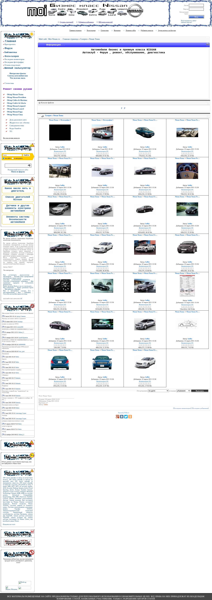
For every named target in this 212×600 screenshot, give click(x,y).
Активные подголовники (23, 498)
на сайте (8, 158)
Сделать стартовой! (66, 22)
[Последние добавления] (200, 408)
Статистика (9, 83)
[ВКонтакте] (121, 416)
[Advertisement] (124, 77)
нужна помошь (7, 410)
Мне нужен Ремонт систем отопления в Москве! (17, 313)
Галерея (83, 39)
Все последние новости (11, 138)
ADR (18, 493)
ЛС (21, 298)
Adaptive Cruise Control (11, 491)
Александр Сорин (20, 413)
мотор (4, 431)
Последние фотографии (14, 62)
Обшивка (5, 375)
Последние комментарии (14, 59)
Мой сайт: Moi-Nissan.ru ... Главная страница (58, 39)
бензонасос (5, 354)
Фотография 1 (65, 120)
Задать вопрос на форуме (167, 30)
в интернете (18, 158)
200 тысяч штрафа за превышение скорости (18, 482)
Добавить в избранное (86, 22)
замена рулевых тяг (18, 517)
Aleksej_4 (21, 434)
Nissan (11, 498)
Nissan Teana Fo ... (150, 120)
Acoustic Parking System (15, 488)
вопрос (4, 334)
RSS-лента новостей (105, 22)
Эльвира (19, 321)
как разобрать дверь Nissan (18, 520)
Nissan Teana (94, 39)
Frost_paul (21, 351)
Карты (4, 359)
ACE (4, 488)
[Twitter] (126, 416)
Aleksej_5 (21, 332)
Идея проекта (9, 44)
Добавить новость (147, 30)
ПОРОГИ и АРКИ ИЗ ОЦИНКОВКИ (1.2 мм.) (17, 329)
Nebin (17, 357)
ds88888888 (21, 344)
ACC (13, 486)
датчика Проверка (20, 514)
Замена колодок (15, 500)
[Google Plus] (117, 416)
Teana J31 (5, 380)
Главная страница (75, 30)
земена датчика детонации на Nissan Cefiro (18, 518)
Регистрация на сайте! (188, 20)
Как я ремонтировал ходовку (11, 370)
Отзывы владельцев (12, 65)
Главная (10, 41)
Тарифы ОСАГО (23, 509)
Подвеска (5, 386)
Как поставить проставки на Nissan (18, 501)
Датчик (5, 500)
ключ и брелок (7, 426)
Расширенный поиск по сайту (18, 170)
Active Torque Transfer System (21, 490)
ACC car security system (24, 486)
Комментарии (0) (60, 151)
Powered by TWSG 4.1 (123, 412)
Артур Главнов (21, 316)
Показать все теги (9, 524)
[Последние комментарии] (182, 408)
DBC (17, 497)
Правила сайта (131, 30)
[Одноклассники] (130, 416)
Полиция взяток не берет (10, 405)
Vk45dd (4, 415)
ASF (13, 497)
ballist (46, 404)
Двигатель (5, 364)
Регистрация (91, 30)
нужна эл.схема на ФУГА (10, 324)
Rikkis (17, 408)
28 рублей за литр (24, 484)
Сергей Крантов (23, 337)
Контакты (117, 30)
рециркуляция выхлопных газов (13, 421)
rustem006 (20, 327)
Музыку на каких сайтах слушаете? (14, 318)
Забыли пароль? (186, 22)
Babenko (17, 378)
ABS (9, 486)
